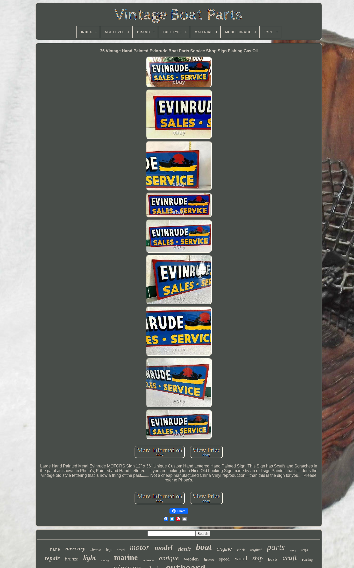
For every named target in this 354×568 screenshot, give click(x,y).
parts (276, 547)
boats (272, 559)
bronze (71, 559)
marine (126, 557)
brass (209, 559)
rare (55, 549)
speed (224, 559)
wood (241, 558)
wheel (121, 550)
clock (241, 550)
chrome (95, 550)
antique (169, 558)
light (89, 558)
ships (304, 550)
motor (139, 547)
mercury (75, 548)
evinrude (148, 560)
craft (289, 557)
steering (105, 560)
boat (203, 547)
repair (52, 558)
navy (293, 550)
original (256, 550)
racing (307, 559)
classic (184, 549)
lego (109, 550)
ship (257, 558)
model (163, 548)
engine (224, 549)
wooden (191, 559)
